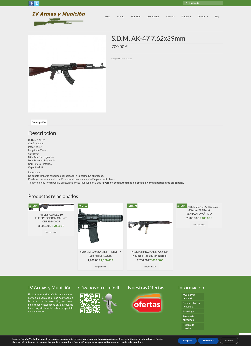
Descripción (39, 122)
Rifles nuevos (126, 58)
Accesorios (153, 16)
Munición (136, 16)
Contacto (203, 16)
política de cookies (62, 342)
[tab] (39, 122)
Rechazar (208, 340)
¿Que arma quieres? (189, 296)
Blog (217, 16)
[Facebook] (31, 3)
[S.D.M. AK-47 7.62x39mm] (67, 73)
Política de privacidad (188, 318)
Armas (120, 16)
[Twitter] (37, 3)
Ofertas (170, 16)
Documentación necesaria (191, 304)
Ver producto (51, 232)
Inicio (107, 16)
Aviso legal (188, 311)
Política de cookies (188, 326)
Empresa (186, 16)
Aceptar (187, 340)
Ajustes (229, 340)
